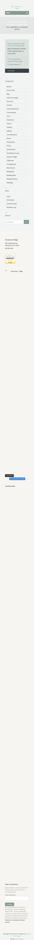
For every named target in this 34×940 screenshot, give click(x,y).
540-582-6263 (9, 248)
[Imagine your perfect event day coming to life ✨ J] (23, 426)
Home (7, 27)
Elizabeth (16, 59)
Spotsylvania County (13, 153)
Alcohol (9, 87)
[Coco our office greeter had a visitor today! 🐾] (11, 393)
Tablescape (10, 160)
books (11, 59)
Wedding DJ (10, 171)
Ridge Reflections (15, 27)
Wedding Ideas (11, 175)
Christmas (10, 101)
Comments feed (12, 204)
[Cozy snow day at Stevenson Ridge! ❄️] (23, 393)
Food (8, 116)
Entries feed (10, 200)
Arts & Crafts (11, 90)
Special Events (11, 149)
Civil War (9, 105)
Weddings (10, 183)
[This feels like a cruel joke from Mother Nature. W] (23, 333)
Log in (8, 196)
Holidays (9, 127)
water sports (11, 168)
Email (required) (10, 895)
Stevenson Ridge (20, 46)
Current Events (11, 112)
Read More (11, 71)
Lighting (9, 131)
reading (21, 61)
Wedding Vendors (12, 179)
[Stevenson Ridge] (17, 7)
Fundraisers (10, 120)
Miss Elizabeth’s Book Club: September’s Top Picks (17, 51)
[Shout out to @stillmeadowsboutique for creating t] (23, 286)
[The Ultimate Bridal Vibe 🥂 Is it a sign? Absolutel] (11, 301)
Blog (11, 64)
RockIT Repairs (19, 939)
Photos (9, 146)
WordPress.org (11, 207)
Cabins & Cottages (12, 98)
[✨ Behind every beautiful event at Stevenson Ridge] (11, 358)
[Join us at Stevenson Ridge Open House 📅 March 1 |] (11, 424)
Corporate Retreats (13, 109)
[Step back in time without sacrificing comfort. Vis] (11, 464)
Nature (9, 138)
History (9, 123)
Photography (11, 142)
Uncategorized (16, 64)
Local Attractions (12, 135)
